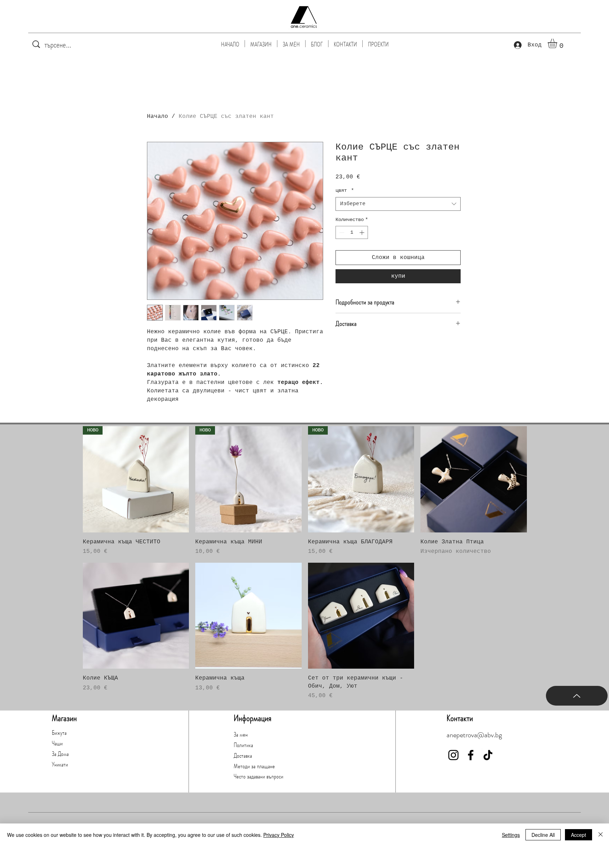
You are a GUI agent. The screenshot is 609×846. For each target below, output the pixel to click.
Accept (578, 834)
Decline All (543, 834)
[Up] (577, 696)
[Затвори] (600, 834)
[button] (558, 43)
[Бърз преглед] (473, 479)
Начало (157, 116)
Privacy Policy (278, 834)
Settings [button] (511, 834)
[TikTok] (488, 755)
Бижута (59, 732)
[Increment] (362, 232)
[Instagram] (453, 755)
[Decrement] (341, 232)
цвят (345, 190)
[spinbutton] (351, 232)
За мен (241, 734)
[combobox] (398, 204)
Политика (243, 745)
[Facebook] (471, 755)
